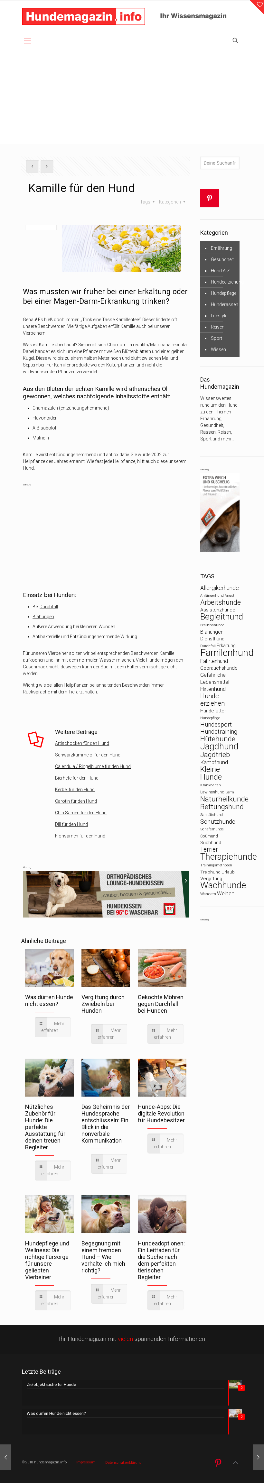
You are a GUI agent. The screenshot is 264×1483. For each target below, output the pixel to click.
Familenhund (227, 652)
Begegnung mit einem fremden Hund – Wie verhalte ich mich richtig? (103, 1257)
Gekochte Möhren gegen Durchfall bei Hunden (161, 1004)
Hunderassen (224, 304)
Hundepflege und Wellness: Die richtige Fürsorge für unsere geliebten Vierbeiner (47, 1260)
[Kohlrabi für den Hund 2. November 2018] (258, 1457)
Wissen (218, 349)
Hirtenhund (213, 689)
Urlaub (228, 872)
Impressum (86, 1462)
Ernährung (221, 248)
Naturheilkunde (224, 799)
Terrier (209, 849)
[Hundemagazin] (84, 16)
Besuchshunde (212, 625)
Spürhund (209, 836)
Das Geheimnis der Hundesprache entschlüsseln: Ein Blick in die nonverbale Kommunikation (105, 1123)
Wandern (208, 893)
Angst (229, 595)
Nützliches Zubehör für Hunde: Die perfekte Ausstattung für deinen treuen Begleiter (45, 1127)
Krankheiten (210, 785)
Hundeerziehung (227, 282)
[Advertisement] (132, 99)
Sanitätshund (211, 814)
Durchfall (49, 606)
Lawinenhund (212, 792)
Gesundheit (222, 259)
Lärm (229, 792)
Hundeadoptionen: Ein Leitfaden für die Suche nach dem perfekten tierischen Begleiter (161, 1260)
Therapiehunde (228, 857)
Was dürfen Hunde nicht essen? (49, 1000)
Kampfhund (214, 762)
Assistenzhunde (217, 610)
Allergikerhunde (219, 588)
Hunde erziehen (212, 699)
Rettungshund (222, 807)
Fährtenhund (214, 661)
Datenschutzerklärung (123, 1462)
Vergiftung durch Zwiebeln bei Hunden (103, 1004)
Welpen (225, 894)
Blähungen (43, 616)
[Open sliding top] (257, 7)
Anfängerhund (212, 595)
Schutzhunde (217, 821)
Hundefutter (213, 711)
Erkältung (226, 645)
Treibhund (210, 872)
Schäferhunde (212, 829)
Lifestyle (219, 315)
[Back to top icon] (235, 1462)
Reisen (217, 327)
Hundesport (216, 724)
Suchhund (210, 842)
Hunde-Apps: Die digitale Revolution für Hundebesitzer (161, 1113)
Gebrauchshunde (219, 668)
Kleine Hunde (211, 773)
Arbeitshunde (220, 602)
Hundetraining (218, 731)
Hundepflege (223, 293)
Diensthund (212, 639)
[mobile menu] (27, 41)
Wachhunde (223, 885)
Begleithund (221, 616)
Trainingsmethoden (216, 865)
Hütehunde (217, 739)
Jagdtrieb (215, 754)
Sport (216, 338)
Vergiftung (211, 879)
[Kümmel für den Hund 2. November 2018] (5, 1457)
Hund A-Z (220, 270)
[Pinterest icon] (218, 1463)
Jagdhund (219, 746)
